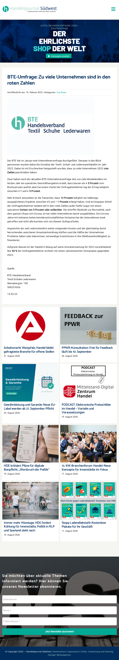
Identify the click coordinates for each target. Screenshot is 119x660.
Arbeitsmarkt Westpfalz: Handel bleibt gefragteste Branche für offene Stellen (30, 322)
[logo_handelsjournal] (29, 6)
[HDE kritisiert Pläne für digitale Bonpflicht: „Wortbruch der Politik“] (30, 443)
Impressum (73, 651)
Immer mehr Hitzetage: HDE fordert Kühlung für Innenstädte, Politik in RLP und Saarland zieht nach (30, 495)
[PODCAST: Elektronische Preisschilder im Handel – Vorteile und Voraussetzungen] (88, 382)
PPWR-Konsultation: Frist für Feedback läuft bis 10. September (88, 322)
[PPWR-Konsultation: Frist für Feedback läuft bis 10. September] (88, 326)
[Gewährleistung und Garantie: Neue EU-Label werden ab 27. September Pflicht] (30, 382)
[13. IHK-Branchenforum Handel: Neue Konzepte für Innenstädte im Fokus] (88, 443)
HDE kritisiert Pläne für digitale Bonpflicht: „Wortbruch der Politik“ (30, 439)
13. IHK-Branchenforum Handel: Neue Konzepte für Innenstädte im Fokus (88, 439)
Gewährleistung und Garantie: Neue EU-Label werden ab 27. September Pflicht (30, 378)
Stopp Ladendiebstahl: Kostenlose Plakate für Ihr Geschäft (88, 497)
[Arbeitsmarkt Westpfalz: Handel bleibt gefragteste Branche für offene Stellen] (30, 326)
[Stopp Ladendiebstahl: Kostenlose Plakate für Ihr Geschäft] (88, 501)
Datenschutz (59, 651)
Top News (61, 92)
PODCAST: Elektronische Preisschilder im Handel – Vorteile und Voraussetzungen (88, 378)
